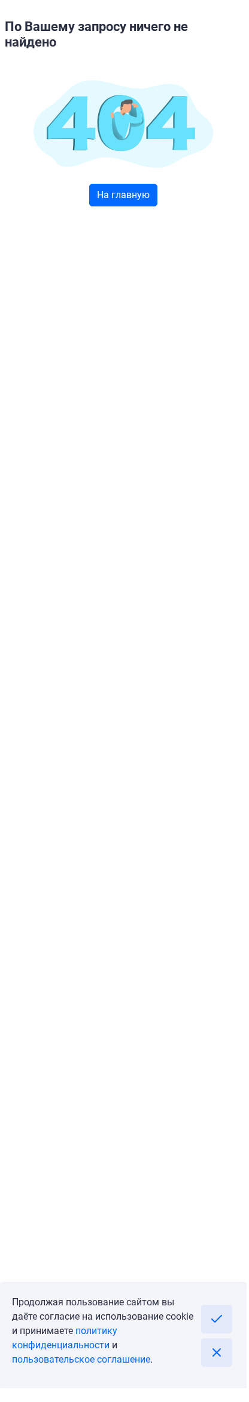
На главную (123, 194)
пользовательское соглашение (81, 1359)
